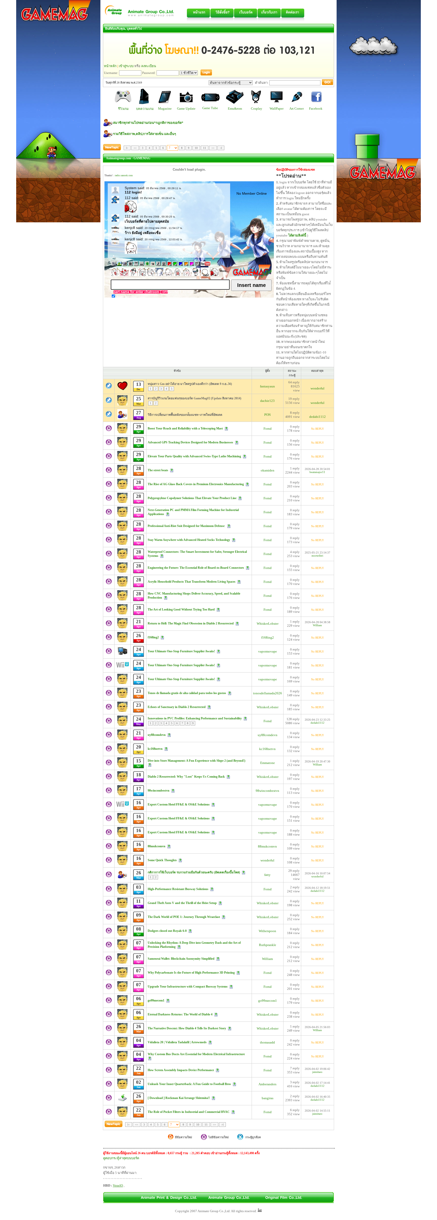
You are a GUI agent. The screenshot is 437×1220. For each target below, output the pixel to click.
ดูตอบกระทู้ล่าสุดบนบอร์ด (121, 1158)
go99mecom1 (267, 1000)
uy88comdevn (267, 735)
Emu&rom (235, 108)
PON (267, 415)
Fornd (268, 428)
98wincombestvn (267, 791)
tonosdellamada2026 (267, 693)
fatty (267, 875)
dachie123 (267, 401)
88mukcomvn (267, 846)
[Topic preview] (226, 428)
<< (135, 147)
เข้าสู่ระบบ (126, 66)
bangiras (267, 1098)
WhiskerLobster (267, 623)
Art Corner (296, 108)
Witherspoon (267, 931)
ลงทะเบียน (148, 66)
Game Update (186, 108)
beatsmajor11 (317, 472)
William (317, 625)
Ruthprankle (267, 945)
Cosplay (256, 108)
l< (127, 147)
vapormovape (267, 651)
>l (221, 147)
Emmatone (267, 763)
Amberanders (267, 1084)
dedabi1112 (317, 417)
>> (213, 147)
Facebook (315, 108)
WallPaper (276, 108)
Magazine (165, 108)
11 (205, 147)
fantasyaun (267, 386)
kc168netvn (267, 749)
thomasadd (267, 1042)
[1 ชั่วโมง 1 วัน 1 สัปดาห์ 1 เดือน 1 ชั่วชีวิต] (189, 73)
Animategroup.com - (119, 158)
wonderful (317, 388)
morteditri (317, 555)
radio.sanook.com (124, 175)
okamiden (267, 470)
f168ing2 (267, 637)
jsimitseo (317, 1071)
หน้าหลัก (110, 66)
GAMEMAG (142, 158)
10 (196, 147)
